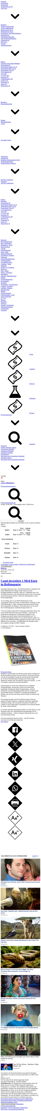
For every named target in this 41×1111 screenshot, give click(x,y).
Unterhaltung (5, 308)
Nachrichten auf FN (7, 7)
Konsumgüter (5, 281)
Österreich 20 (5, 82)
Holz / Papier (5, 271)
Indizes (3, 62)
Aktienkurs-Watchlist (7, 451)
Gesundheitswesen (6, 262)
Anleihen (32, 369)
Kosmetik (4, 283)
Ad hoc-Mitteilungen (7, 28)
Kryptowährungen (6, 415)
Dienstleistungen (6, 250)
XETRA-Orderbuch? (7, 183)
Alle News (4, 8)
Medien (3, 120)
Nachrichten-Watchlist (7, 449)
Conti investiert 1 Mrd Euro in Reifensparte (19, 582)
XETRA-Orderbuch (7, 180)
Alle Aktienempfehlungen (8, 38)
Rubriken (3, 25)
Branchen (4, 102)
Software (3, 303)
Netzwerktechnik (6, 296)
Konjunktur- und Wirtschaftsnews (11, 33)
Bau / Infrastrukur (6, 243)
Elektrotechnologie (6, 254)
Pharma (3, 300)
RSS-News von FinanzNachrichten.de (12, 1109)
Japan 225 (4, 84)
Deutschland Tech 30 (7, 70)
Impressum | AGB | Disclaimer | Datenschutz (14, 1107)
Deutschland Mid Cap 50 (8, 68)
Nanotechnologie (6, 293)
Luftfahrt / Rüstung (6, 288)
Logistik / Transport (7, 286)
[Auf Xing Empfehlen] (15, 765)
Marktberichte (5, 35)
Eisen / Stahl (4, 252)
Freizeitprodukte (6, 260)
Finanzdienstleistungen (7, 259)
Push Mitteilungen (6, 566)
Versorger (4, 310)
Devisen (31, 413)
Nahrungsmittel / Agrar (8, 295)
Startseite (3, 1)
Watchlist (32, 444)
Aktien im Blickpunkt (7, 26)
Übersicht (4, 181)
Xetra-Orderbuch (15, 1099)
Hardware (4, 269)
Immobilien (4, 274)
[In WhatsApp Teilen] (15, 795)
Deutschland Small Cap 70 (9, 67)
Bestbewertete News (7, 30)
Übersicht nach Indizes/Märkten (10, 63)
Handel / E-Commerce (7, 267)
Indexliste (4, 201)
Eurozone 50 (4, 77)
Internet (3, 278)
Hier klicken (4, 721)
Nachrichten (4, 3)
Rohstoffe (4, 302)
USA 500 (3, 74)
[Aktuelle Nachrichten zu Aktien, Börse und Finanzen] (8, 486)
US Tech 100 (5, 75)
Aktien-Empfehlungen (19, 1100)
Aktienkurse (4, 156)
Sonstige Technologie (7, 305)
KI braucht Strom (6, 672)
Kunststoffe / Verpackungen (9, 284)
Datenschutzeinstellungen (9, 1104)
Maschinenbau (5, 290)
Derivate (32, 384)
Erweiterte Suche (6, 140)
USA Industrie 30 (6, 72)
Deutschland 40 (5, 65)
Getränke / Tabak (6, 264)
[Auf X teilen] (15, 751)
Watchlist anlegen (6, 458)
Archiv (3, 124)
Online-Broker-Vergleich (8, 163)
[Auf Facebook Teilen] (15, 736)
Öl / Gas (3, 298)
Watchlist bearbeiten (7, 453)
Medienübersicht (6, 122)
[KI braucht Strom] (19, 670)
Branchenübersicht (6, 104)
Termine (3, 44)
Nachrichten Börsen (7, 1100)
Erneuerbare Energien (7, 255)
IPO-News (4, 42)
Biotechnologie (5, 247)
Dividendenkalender (7, 161)
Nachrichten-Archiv (11, 1102)
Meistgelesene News (7, 31)
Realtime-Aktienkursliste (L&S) (10, 160)
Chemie (3, 248)
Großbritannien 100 (7, 79)
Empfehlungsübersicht (7, 37)
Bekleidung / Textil (6, 245)
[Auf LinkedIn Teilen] (15, 780)
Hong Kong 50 (5, 86)
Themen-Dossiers (6, 45)
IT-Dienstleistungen (7, 279)
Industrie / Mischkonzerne (8, 276)
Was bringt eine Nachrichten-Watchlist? (13, 456)
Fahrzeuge (4, 257)
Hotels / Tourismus (6, 272)
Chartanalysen (5, 40)
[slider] (3, 574)
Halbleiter (4, 266)
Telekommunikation (7, 307)
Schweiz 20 (4, 80)
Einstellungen (5, 454)
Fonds (31, 354)
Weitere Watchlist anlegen (8, 447)
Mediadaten (20, 1104)
